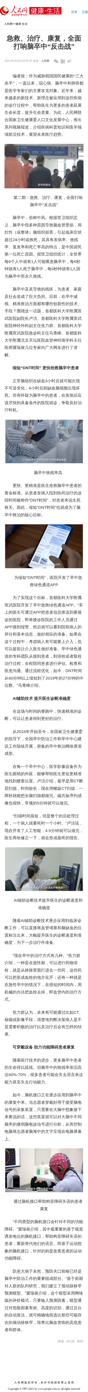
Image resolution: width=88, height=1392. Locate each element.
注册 (85, 12)
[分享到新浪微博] (69, 61)
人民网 (8, 23)
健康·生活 (21, 23)
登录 (74, 12)
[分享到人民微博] (63, 61)
